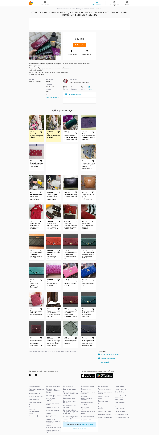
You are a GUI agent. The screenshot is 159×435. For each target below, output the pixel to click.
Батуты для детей (104, 401)
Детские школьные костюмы (69, 406)
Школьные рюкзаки (104, 414)
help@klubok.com (121, 411)
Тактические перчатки (84, 408)
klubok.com (31, 3)
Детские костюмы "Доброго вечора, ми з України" (70, 393)
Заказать (79, 45)
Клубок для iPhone (121, 414)
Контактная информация (119, 398)
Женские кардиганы (36, 396)
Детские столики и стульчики (52, 431)
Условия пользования (119, 407)
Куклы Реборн (103, 386)
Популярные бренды (122, 395)
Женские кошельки (52, 97)
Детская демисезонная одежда (51, 414)
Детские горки (68, 386)
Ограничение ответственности (121, 403)
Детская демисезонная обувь (53, 426)
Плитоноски (33, 407)
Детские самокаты (52, 407)
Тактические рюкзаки (36, 419)
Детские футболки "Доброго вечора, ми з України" (70, 411)
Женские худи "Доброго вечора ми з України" (53, 390)
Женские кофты (34, 416)
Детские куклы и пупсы (103, 397)
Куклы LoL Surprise (52, 410)
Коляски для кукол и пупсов (105, 392)
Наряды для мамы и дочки (53, 403)
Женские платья (34, 393)
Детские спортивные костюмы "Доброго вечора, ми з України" (70, 418)
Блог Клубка (119, 392)
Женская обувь (34, 399)
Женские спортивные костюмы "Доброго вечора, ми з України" (53, 397)
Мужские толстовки (87, 416)
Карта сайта (119, 386)
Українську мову (87, 424)
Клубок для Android (122, 417)
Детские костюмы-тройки (69, 401)
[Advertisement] (79, 24)
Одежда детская (69, 398)
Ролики (100, 404)
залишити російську (79, 429)
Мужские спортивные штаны (88, 412)
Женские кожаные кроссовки (35, 403)
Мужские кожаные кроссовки (86, 403)
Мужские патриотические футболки (86, 398)
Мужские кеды (85, 389)
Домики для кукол (69, 389)
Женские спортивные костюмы (36, 389)
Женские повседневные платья (34, 411)
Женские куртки (34, 386)
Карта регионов (120, 389)
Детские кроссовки (104, 411)
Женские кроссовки (53, 386)
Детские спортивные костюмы (105, 418)
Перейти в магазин (75, 94)
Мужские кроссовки (87, 386)
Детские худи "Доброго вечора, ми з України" (53, 421)
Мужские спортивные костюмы (88, 392)
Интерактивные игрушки (103, 407)
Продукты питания (104, 389)
